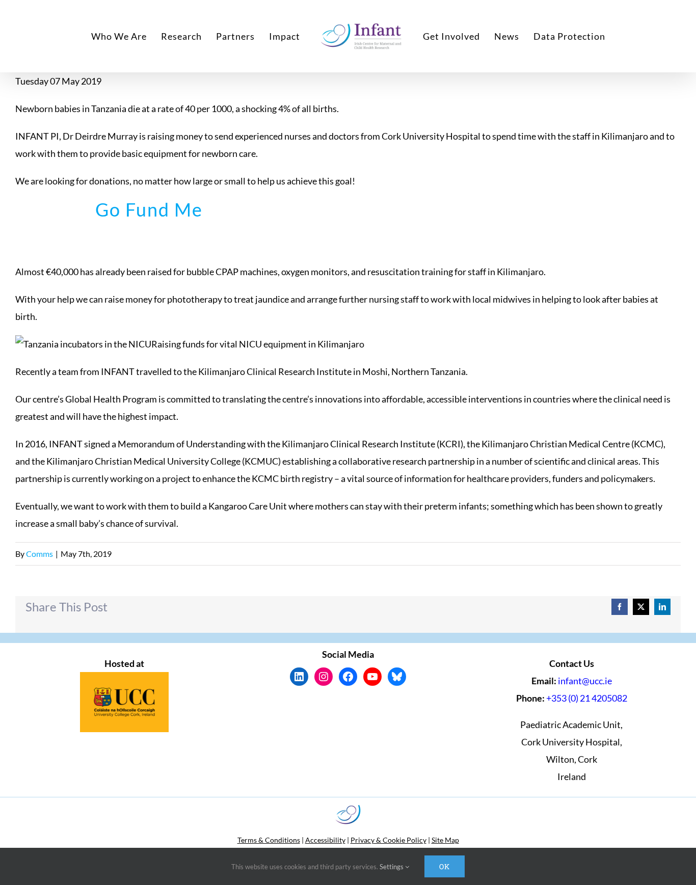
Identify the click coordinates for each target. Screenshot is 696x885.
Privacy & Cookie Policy (388, 840)
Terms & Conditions (268, 840)
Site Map (445, 840)
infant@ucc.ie (585, 680)
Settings (392, 867)
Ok (444, 866)
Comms (39, 553)
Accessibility (325, 840)
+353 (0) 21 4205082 (586, 698)
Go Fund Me (149, 209)
